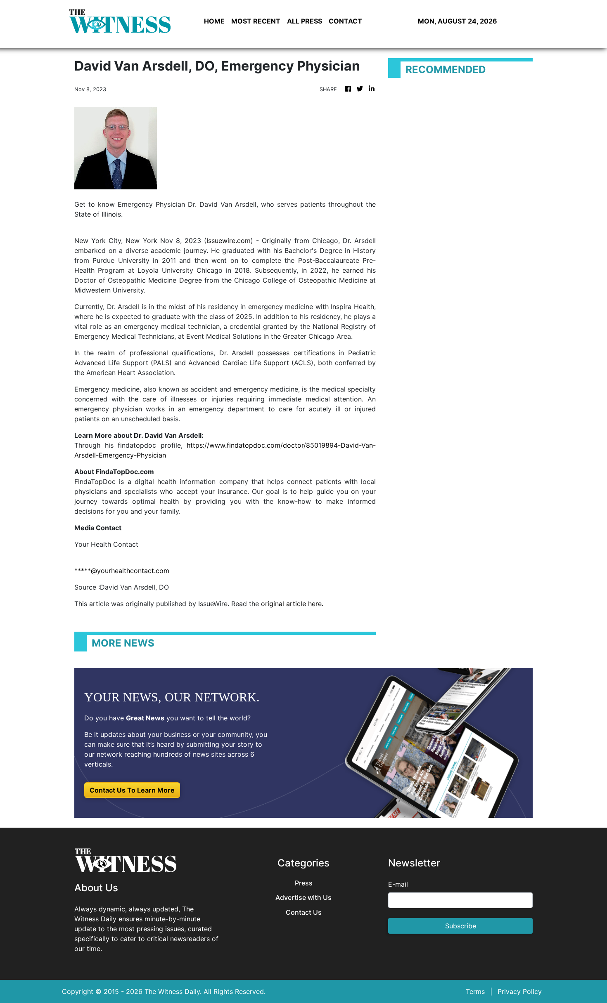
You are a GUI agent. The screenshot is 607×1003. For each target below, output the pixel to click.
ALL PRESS (304, 21)
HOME (214, 21)
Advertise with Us (303, 898)
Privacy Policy (520, 991)
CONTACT (345, 21)
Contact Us (304, 912)
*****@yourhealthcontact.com (121, 570)
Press (304, 883)
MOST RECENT (255, 21)
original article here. (292, 603)
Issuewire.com (228, 240)
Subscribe (460, 926)
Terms (475, 991)
